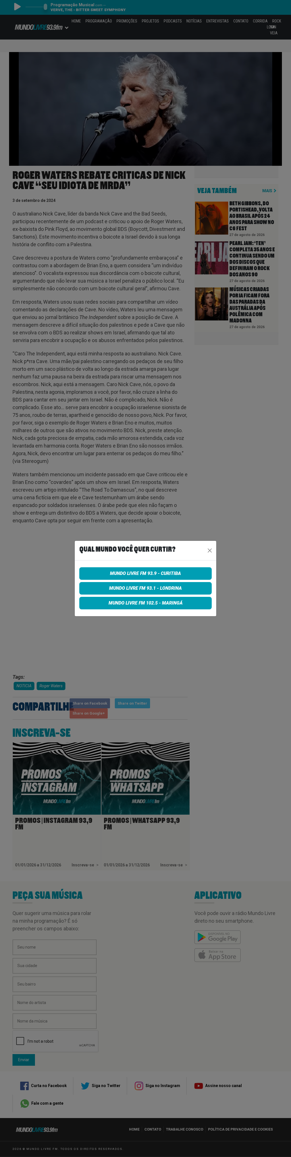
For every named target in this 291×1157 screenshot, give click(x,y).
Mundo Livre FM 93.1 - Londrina (145, 588)
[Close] (209, 550)
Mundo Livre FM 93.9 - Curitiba (145, 573)
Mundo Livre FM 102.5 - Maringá (146, 603)
